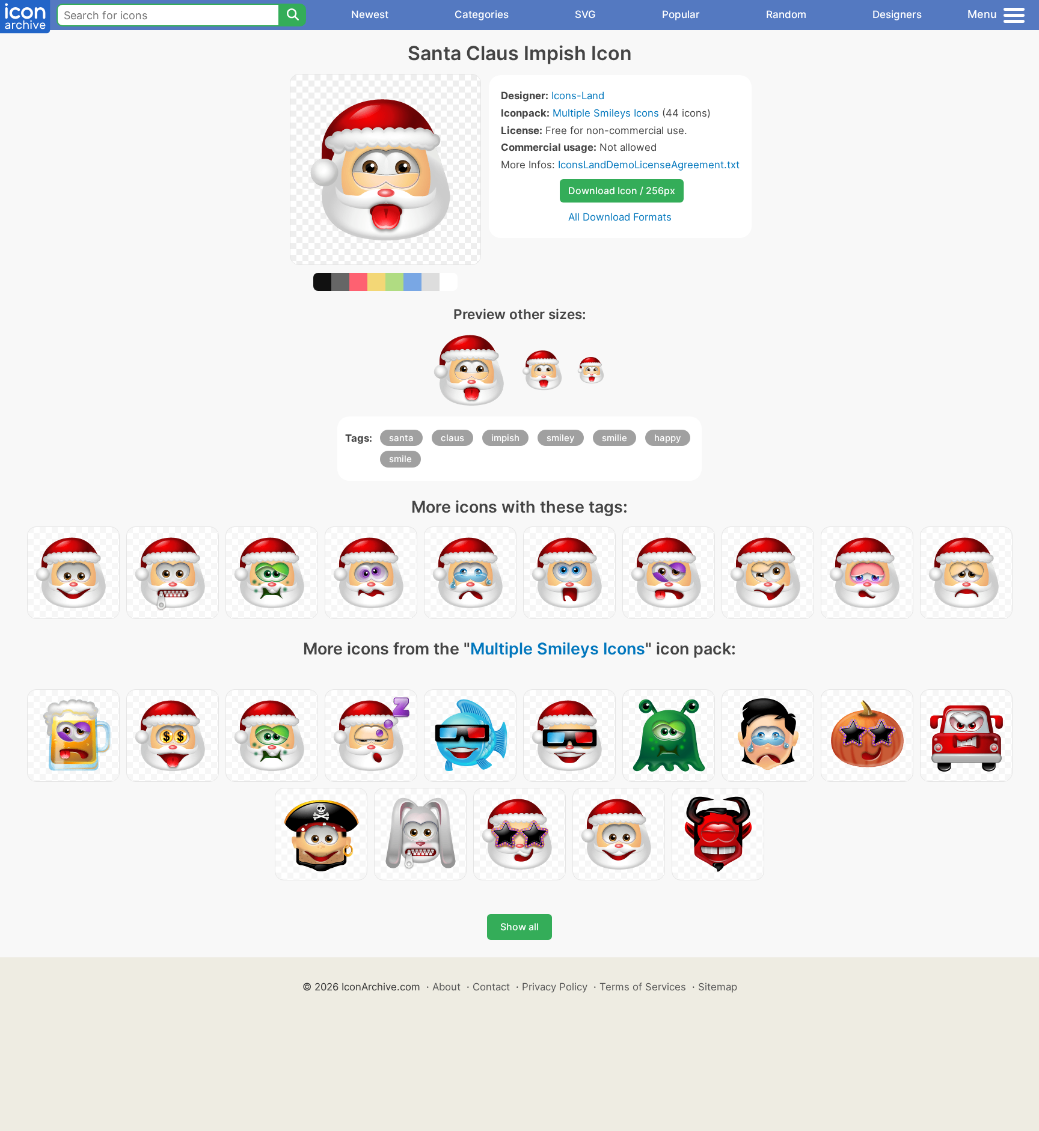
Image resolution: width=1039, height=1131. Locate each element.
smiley (561, 438)
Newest (369, 14)
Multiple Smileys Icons (606, 113)
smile (400, 459)
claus (452, 438)
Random (786, 14)
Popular (681, 14)
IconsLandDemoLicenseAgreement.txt (649, 165)
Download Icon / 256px (621, 190)
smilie (614, 438)
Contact (491, 987)
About (446, 987)
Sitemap (717, 987)
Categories (482, 14)
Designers (897, 14)
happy (667, 438)
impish (505, 438)
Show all (519, 927)
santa (401, 438)
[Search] (292, 15)
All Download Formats (620, 217)
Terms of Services (642, 987)
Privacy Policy (554, 987)
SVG (585, 14)
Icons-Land (577, 96)
